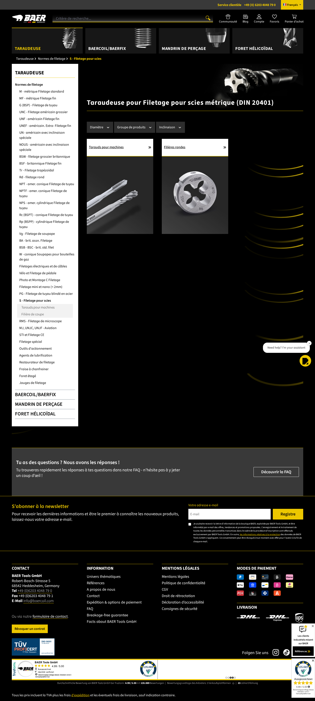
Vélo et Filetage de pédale (37, 273)
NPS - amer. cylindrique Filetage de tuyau (44, 205)
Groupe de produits (131, 127)
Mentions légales (175, 576)
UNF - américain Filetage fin (39, 119)
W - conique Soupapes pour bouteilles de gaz (46, 257)
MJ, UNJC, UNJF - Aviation (38, 328)
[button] (305, 361)
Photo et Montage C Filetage (39, 280)
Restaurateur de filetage (37, 362)
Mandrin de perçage (38, 404)
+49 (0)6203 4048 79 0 (35, 590)
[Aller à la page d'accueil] (29, 17)
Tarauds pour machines (37, 307)
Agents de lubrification (35, 355)
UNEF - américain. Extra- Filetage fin (45, 125)
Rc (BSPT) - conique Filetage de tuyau (46, 215)
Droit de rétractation (178, 596)
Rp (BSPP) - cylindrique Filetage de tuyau (44, 224)
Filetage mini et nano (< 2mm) (40, 287)
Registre (288, 514)
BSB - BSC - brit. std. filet (36, 247)
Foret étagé (27, 376)
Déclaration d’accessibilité (183, 602)
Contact (93, 596)
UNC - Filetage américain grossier (43, 112)
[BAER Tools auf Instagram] (273, 652)
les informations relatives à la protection (260, 534)
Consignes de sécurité (179, 608)
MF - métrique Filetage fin (37, 98)
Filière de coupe (32, 314)
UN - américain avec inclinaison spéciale (42, 135)
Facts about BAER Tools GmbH (111, 621)
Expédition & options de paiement (114, 602)
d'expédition (80, 695)
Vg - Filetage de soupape (37, 233)
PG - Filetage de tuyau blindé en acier (46, 293)
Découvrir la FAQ (276, 472)
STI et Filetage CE (31, 335)
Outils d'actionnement (35, 348)
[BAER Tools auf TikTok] (284, 652)
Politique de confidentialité (183, 583)
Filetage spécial (30, 341)
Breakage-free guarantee (107, 615)
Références (96, 583)
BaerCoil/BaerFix (35, 394)
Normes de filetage (29, 84)
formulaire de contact (50, 616)
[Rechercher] (208, 18)
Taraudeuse (29, 72)
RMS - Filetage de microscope (40, 321)
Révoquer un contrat (30, 628)
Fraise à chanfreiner (34, 369)
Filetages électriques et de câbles (43, 266)
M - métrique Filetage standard (41, 91)
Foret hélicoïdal (35, 413)
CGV (165, 589)
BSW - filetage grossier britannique (44, 156)
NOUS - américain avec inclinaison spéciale (44, 147)
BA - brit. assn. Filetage (35, 240)
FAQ (90, 608)
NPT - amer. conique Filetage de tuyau (46, 184)
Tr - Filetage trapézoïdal (36, 170)
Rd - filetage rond (31, 177)
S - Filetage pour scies (35, 300)
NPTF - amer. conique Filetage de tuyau (43, 193)
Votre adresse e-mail (203, 505)
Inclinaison (167, 127)
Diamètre (97, 127)
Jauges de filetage (32, 382)
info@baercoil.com (38, 601)
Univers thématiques (104, 576)
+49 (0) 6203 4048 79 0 (247, 5)
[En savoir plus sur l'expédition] (270, 618)
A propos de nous (101, 589)
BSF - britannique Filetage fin (40, 163)
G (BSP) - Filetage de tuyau (38, 105)
